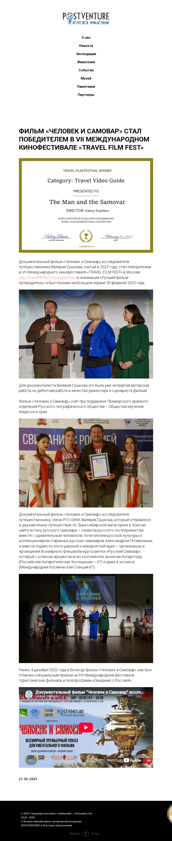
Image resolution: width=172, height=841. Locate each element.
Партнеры (86, 95)
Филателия (86, 62)
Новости (86, 46)
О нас (86, 38)
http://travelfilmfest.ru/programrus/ (47, 277)
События (86, 70)
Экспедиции (86, 54)
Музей (86, 78)
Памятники (86, 87)
